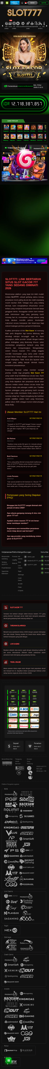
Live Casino (14, 27)
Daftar (44, 3)
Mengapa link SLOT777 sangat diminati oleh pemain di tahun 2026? (24, 506)
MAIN (6, 127)
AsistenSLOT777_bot (34, 561)
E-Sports (40, 27)
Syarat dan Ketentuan (5, 572)
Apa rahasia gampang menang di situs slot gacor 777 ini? (24, 514)
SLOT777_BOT (32, 565)
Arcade (32, 26)
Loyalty (14, 560)
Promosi (14, 556)
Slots (10, 26)
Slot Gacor (29, 331)
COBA (33, 152)
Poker (36, 26)
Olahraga (23, 26)
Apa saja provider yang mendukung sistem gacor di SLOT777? (24, 537)
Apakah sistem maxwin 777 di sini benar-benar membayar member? (23, 522)
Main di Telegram (15, 2)
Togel (18, 26)
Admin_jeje (31, 557)
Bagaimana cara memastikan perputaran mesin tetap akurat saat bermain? (23, 529)
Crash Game (28, 27)
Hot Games (6, 27)
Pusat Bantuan (6, 568)
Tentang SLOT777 (5, 563)
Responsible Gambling (5, 558)
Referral (14, 563)
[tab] (39, 148)
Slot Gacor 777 (37, 373)
